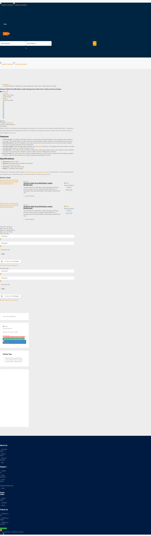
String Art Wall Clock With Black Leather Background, (38, 184)
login (5, 24)
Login (3, 254)
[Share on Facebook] (3, 104)
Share (5, 98)
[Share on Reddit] (3, 112)
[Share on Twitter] (3, 105)
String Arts (10, 122)
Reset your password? (12, 265)
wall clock (38, 146)
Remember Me (5, 249)
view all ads (6, 335)
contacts (69, 190)
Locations (4, 502)
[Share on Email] (3, 107)
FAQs (3, 488)
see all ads (69, 187)
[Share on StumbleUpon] (3, 117)
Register (2, 265)
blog (2, 462)
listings (3, 505)
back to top (3, 528)
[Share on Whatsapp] (3, 102)
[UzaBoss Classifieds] (13, 5)
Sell (1, 530)
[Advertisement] (36, 78)
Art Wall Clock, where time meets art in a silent (36, 172)
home (18, 148)
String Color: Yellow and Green (11, 165)
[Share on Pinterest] (3, 114)
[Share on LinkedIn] (3, 109)
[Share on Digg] (3, 110)
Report (6, 93)
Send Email (6, 342)
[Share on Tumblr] (3, 116)
